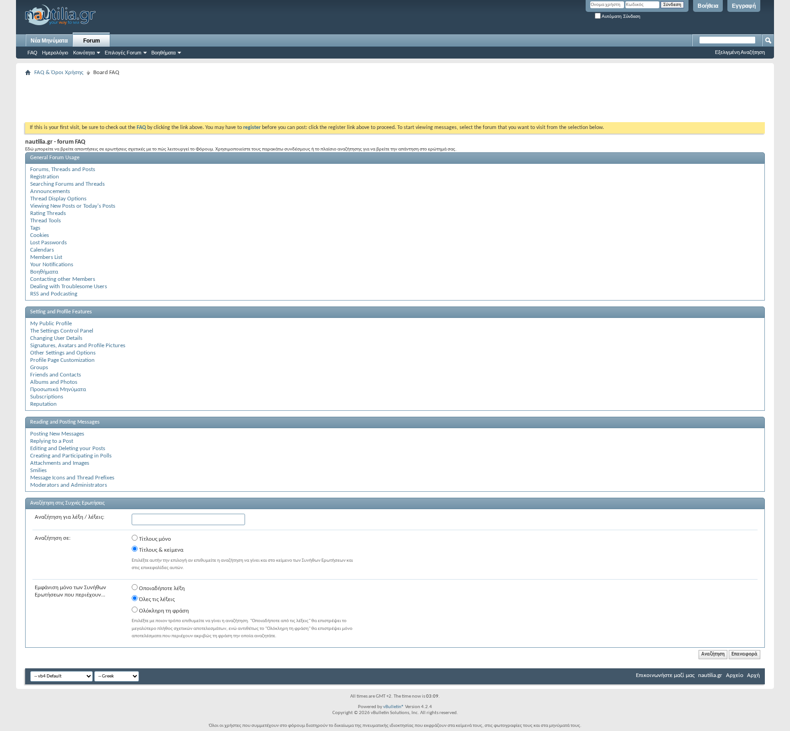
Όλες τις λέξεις (156, 599)
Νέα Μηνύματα (49, 41)
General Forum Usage (55, 158)
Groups (39, 368)
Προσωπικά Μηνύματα (58, 389)
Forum (91, 41)
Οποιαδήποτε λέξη (161, 588)
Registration (44, 177)
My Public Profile (51, 324)
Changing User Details (56, 338)
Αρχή (753, 675)
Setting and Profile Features (61, 312)
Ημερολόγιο (55, 52)
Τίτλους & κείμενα (160, 550)
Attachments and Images (59, 463)
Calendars (42, 250)
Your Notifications (51, 265)
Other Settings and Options (63, 353)
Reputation (43, 404)
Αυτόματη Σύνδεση (621, 16)
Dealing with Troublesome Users (68, 287)
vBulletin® (393, 707)
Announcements (50, 191)
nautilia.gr (710, 675)
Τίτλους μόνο (154, 539)
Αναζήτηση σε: (52, 538)
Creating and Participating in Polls (71, 456)
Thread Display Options (58, 199)
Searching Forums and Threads (67, 184)
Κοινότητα (84, 52)
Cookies (39, 235)
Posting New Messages (57, 434)
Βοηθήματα (163, 52)
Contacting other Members (62, 279)
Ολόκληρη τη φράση (163, 611)
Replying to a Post (51, 441)
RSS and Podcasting (53, 294)
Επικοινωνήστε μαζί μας (665, 675)
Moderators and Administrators (68, 485)
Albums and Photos (53, 382)
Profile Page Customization (62, 360)
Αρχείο (734, 675)
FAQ (32, 52)
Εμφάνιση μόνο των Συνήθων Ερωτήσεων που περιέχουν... (70, 591)
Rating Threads (48, 213)
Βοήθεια (708, 6)
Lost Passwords (48, 243)
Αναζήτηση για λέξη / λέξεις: (69, 517)
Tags (35, 228)
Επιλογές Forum (123, 52)
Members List (46, 257)
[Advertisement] (191, 99)
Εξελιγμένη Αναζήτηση (740, 52)
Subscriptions (46, 397)
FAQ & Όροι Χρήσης (58, 72)
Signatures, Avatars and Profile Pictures (77, 346)
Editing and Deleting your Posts (67, 449)
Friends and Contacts (55, 375)
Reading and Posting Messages (65, 422)
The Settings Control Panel (61, 331)
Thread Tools (45, 221)
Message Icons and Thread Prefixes (72, 478)
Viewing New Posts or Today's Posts (72, 206)
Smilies (38, 470)
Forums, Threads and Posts (62, 169)
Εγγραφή (744, 6)
